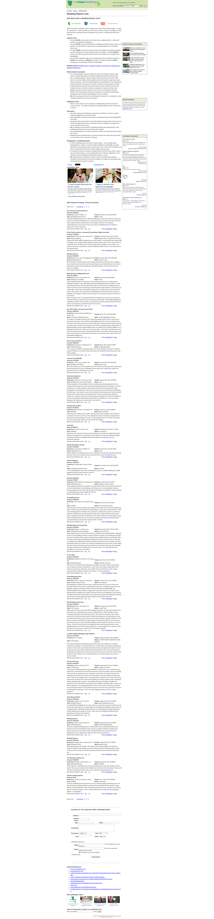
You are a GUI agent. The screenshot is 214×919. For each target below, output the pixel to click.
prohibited (109, 229)
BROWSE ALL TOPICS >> (72, 9)
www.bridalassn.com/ (77, 871)
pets (127, 9)
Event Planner (106, 65)
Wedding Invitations (95, 65)
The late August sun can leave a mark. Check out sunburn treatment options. (137, 71)
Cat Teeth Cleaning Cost (140, 206)
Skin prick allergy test (129, 184)
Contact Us (119, 915)
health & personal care (105, 9)
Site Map (114, 915)
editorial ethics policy (127, 108)
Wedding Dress (115, 65)
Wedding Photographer (74, 68)
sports (141, 9)
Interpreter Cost (142, 163)
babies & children (82, 9)
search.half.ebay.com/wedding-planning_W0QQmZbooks (87, 877)
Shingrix (125, 175)
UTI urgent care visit (129, 139)
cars (88, 9)
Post (70, 164)
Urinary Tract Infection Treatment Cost (137, 148)
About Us (95, 915)
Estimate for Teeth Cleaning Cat (132, 197)
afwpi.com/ (74, 885)
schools (131, 9)
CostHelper (69, 11)
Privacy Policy (109, 915)
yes (86, 229)
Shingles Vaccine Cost (141, 181)
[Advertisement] (134, 30)
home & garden (115, 9)
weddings (146, 9)
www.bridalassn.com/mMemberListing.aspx (83, 887)
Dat (124, 166)
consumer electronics (95, 9)
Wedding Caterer (84, 65)
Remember (83, 852)
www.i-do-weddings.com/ (78, 869)
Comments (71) (98, 164)
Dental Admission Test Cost (139, 172)
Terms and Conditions (101, 915)
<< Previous (79, 206)
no (89, 229)
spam (115, 229)
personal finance (122, 9)
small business (136, 9)
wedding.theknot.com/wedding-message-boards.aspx (86, 883)
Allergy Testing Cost (141, 194)
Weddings (75, 11)
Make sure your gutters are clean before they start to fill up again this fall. (138, 49)
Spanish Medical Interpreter (131, 151)
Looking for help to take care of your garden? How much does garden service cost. (137, 66)
